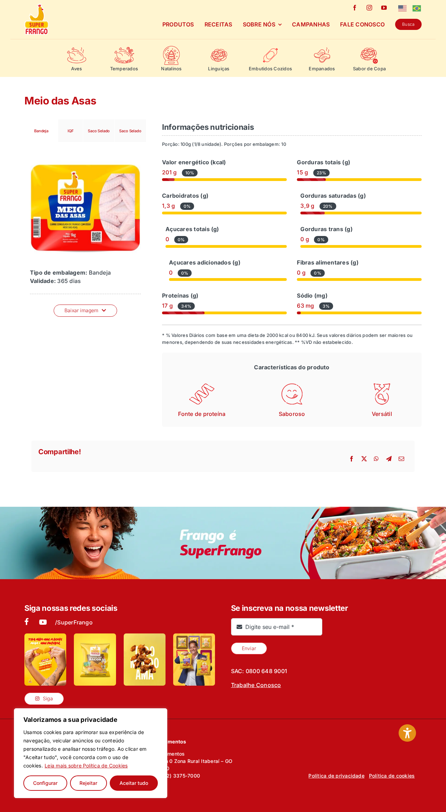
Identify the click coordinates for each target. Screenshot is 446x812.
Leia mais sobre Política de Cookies (86, 765)
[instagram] (369, 7)
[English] (402, 7)
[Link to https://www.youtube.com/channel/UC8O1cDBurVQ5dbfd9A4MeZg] (43, 622)
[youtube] (384, 7)
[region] (90, 753)
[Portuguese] (417, 7)
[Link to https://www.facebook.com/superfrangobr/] (26, 621)
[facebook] (354, 7)
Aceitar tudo (134, 783)
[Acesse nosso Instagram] (45, 659)
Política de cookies (392, 776)
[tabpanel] (85, 232)
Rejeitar (88, 783)
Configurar (45, 783)
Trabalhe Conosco (256, 684)
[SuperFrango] (36, 6)
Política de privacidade (336, 776)
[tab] (41, 130)
